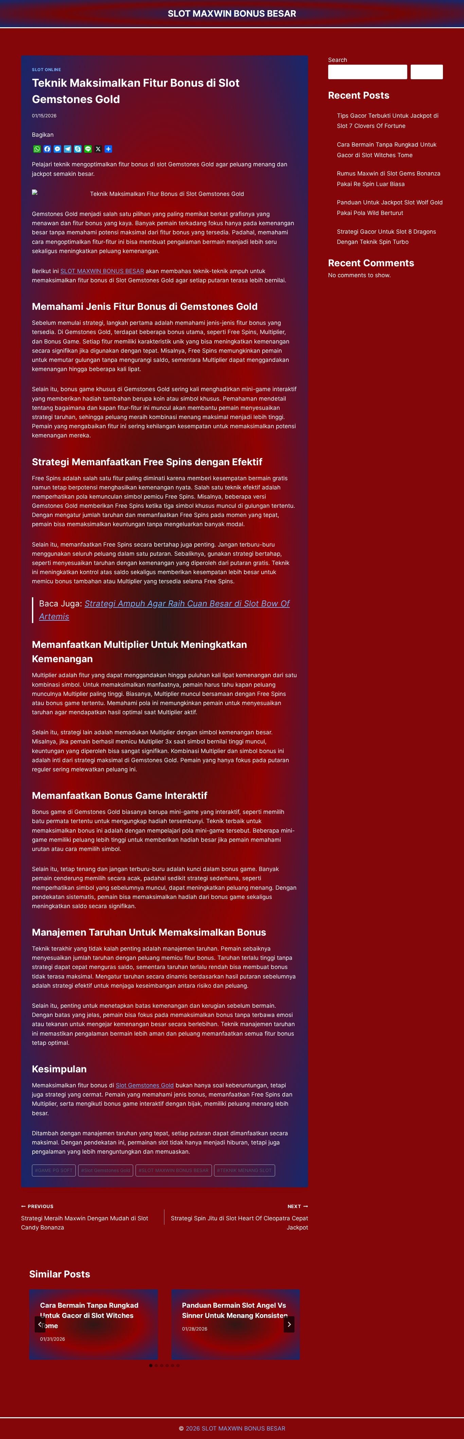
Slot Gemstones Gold (145, 1085)
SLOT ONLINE (46, 69)
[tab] (151, 1365)
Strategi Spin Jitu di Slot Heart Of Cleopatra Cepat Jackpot (239, 1217)
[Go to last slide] (40, 1324)
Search (337, 59)
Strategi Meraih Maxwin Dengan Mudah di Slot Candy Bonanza (84, 1217)
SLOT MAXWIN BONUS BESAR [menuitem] (102, 271)
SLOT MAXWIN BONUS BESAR (174, 1170)
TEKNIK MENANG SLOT (244, 1170)
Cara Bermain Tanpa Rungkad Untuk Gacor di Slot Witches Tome (89, 1315)
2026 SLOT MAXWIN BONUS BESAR (235, 1428)
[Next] (289, 1324)
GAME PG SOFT (54, 1170)
